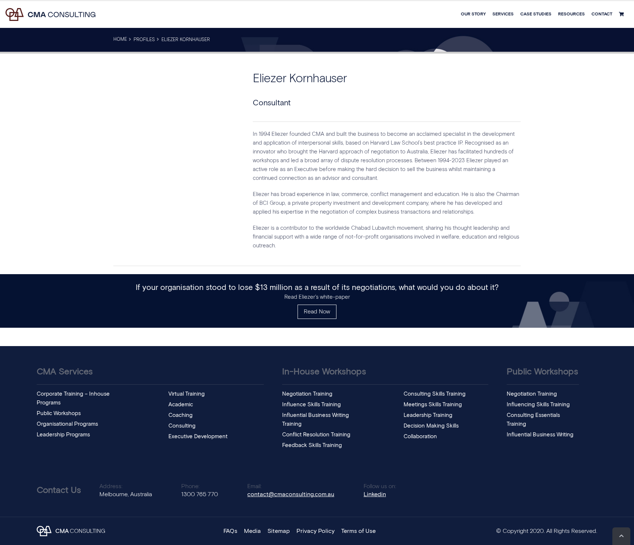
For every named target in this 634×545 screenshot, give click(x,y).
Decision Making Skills (431, 426)
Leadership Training (428, 415)
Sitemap (278, 531)
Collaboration (420, 436)
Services (503, 14)
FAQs (230, 531)
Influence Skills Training (311, 404)
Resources (571, 14)
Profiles (144, 39)
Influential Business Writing (540, 434)
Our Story (473, 14)
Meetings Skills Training (433, 404)
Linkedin (375, 494)
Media (252, 531)
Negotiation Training (307, 394)
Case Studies (535, 14)
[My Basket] (622, 14)
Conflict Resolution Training (316, 434)
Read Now (317, 312)
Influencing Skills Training (538, 404)
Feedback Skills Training (312, 445)
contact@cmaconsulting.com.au (290, 494)
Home (120, 39)
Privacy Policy (315, 531)
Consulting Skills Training (435, 394)
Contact (601, 14)
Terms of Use (358, 531)
